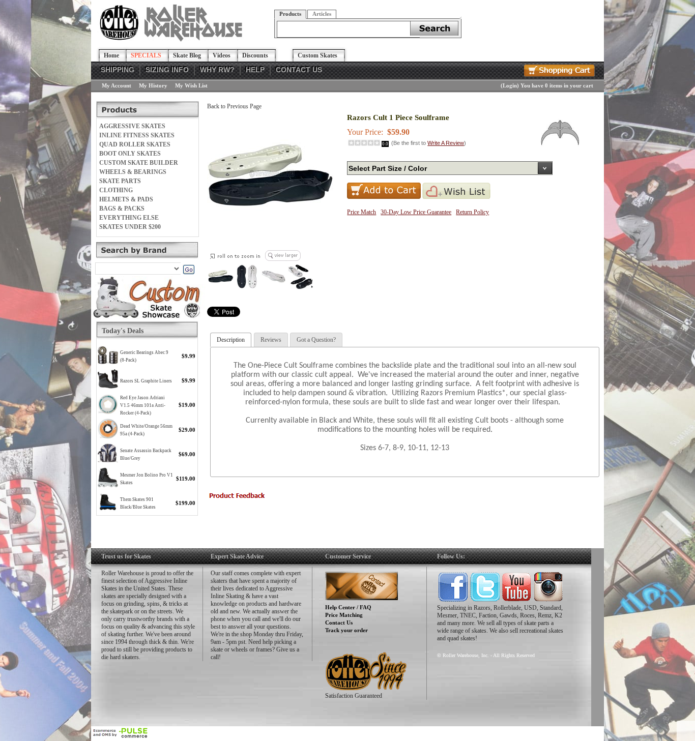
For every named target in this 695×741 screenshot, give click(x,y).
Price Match (361, 212)
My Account (116, 85)
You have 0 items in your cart (556, 85)
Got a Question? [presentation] (316, 339)
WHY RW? (217, 70)
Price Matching (344, 615)
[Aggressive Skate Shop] (172, 39)
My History (153, 85)
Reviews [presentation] (270, 339)
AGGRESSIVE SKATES (132, 126)
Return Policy (472, 212)
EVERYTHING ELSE (129, 217)
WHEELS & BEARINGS (132, 171)
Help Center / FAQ (348, 607)
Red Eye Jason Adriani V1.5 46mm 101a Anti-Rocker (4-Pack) (142, 405)
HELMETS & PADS (126, 199)
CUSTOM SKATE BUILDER (138, 162)
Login (510, 85)
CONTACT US (299, 70)
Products (290, 14)
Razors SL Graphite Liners (146, 380)
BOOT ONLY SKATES (130, 153)
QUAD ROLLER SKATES (134, 144)
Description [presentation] (231, 339)
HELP (255, 70)
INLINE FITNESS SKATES (137, 135)
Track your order (346, 630)
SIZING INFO (167, 70)
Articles (321, 14)
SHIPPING (117, 70)
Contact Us (339, 622)
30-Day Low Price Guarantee (416, 212)
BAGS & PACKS (121, 208)
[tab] (230, 340)
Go (188, 269)
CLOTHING (116, 190)
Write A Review (445, 143)
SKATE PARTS (120, 181)
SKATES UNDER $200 (130, 226)
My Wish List (191, 85)
